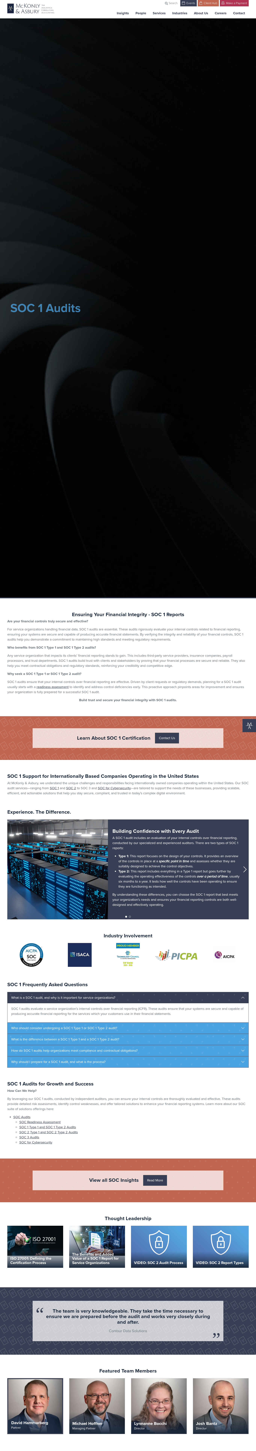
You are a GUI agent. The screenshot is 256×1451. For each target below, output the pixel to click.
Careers (221, 13)
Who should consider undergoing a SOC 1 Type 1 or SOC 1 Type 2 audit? (64, 1028)
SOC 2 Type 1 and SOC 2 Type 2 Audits (48, 1132)
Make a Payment (236, 3)
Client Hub (210, 3)
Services (159, 13)
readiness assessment (53, 686)
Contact (239, 13)
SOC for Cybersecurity (114, 788)
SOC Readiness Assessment (40, 1122)
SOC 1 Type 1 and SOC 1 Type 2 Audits (47, 1127)
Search (173, 3)
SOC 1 (54, 788)
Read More (155, 1180)
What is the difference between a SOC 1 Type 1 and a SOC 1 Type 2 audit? (65, 1039)
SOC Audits (21, 1117)
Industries (179, 13)
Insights (123, 13)
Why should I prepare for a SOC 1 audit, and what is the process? (58, 1061)
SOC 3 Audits (29, 1137)
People (140, 13)
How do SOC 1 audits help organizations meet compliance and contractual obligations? (74, 1050)
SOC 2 (71, 788)
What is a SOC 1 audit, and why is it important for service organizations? (63, 997)
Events (190, 3)
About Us (201, 13)
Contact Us (167, 738)
